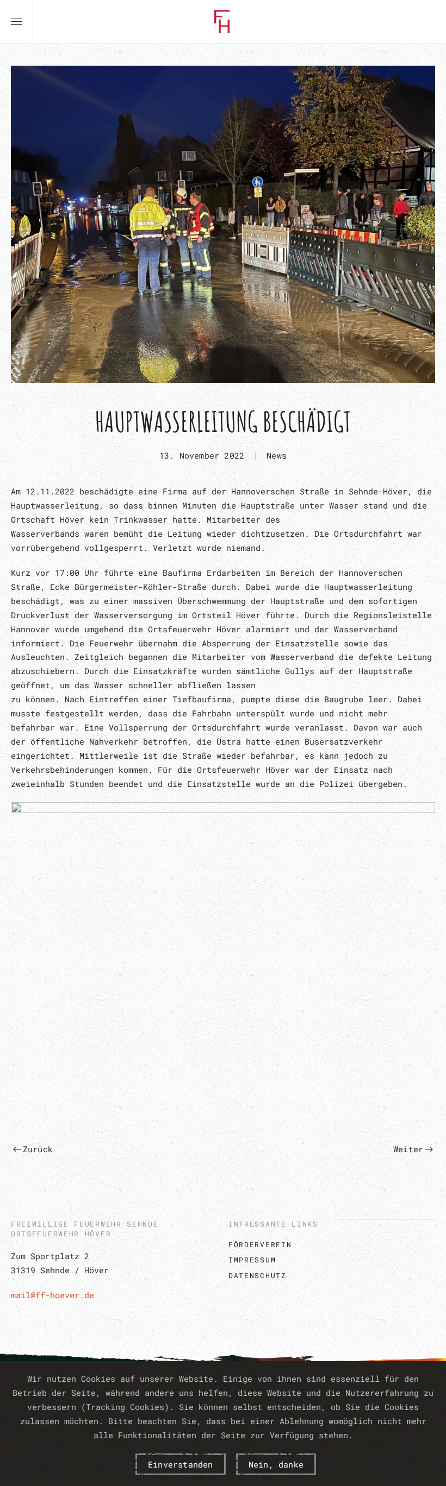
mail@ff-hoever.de (52, 1295)
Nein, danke (276, 1464)
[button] (16, 21)
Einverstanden (180, 1464)
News (277, 455)
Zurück (38, 1149)
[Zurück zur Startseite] (223, 21)
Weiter (408, 1149)
